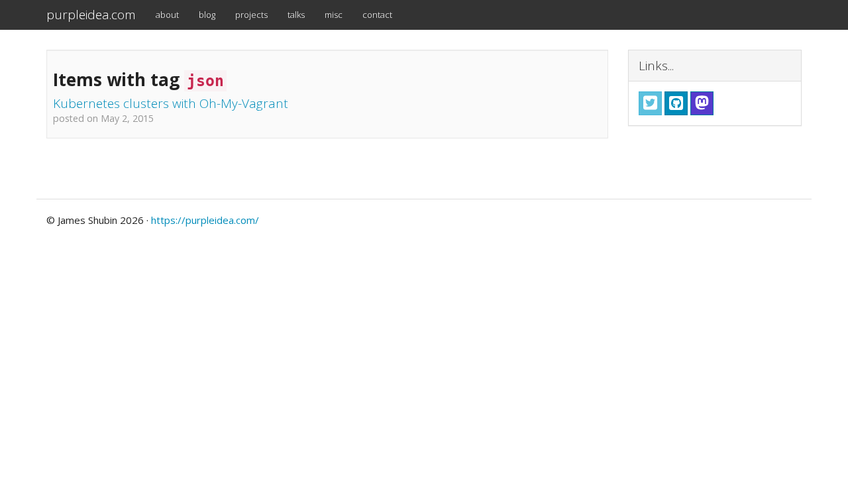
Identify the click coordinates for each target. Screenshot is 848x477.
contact (377, 15)
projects (251, 15)
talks (296, 15)
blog (207, 15)
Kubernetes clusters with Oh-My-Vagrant (170, 103)
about (167, 15)
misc (334, 15)
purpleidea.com (91, 14)
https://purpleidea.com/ (205, 220)
